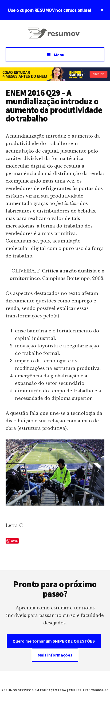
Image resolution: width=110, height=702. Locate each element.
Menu (59, 54)
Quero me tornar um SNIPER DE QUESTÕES (54, 641)
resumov (55, 36)
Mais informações (55, 655)
